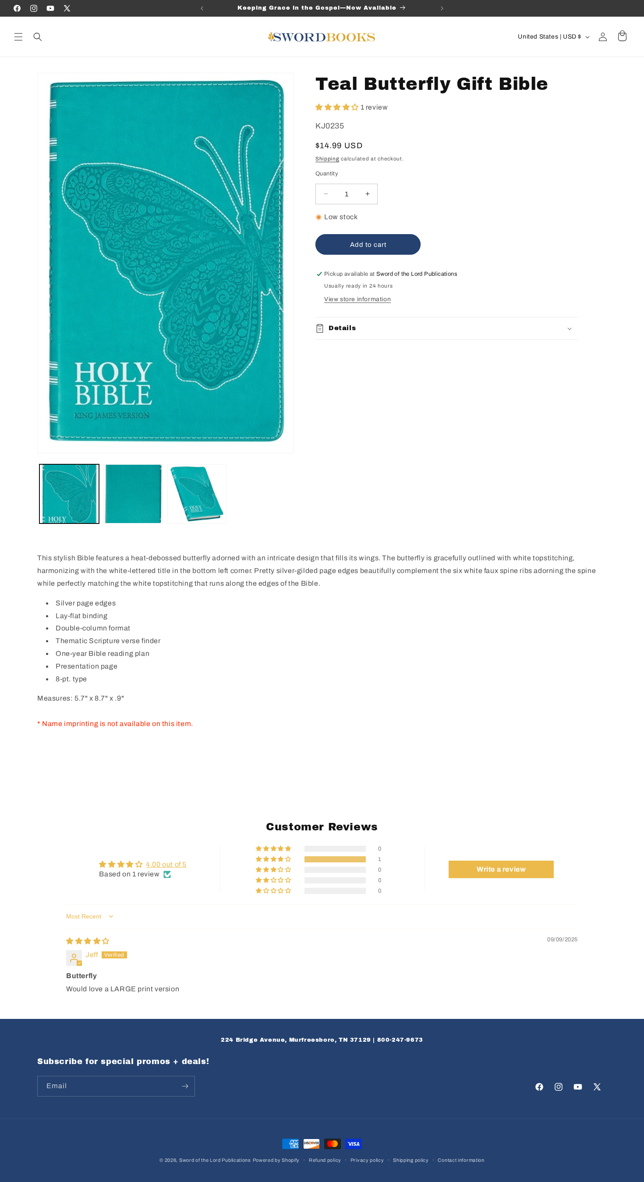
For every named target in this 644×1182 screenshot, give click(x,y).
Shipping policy (411, 1160)
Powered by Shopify (276, 1160)
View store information (357, 299)
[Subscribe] (185, 1086)
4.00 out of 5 (166, 864)
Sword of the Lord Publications (215, 1160)
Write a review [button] (501, 868)
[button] (18, 36)
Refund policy (325, 1160)
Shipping (327, 159)
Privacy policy (367, 1160)
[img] (88, 941)
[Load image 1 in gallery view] (69, 494)
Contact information (461, 1160)
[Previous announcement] (202, 8)
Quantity (326, 174)
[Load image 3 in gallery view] (197, 494)
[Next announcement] (442, 8)
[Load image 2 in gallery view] (133, 494)
